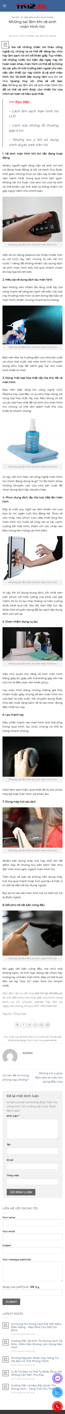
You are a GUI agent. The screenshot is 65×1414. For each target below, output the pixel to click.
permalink (50, 1040)
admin (52, 36)
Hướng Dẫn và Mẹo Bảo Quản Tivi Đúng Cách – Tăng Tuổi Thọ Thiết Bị (34, 1387)
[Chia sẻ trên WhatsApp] (17, 1025)
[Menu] (4, 6)
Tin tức (16, 17)
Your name (8, 1217)
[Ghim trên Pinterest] (41, 1025)
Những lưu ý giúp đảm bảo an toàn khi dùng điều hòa (48, 1077)
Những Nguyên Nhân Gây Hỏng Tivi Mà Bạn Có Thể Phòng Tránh (35, 1359)
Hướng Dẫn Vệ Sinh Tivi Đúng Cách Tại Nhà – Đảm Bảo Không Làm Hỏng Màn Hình (36, 1344)
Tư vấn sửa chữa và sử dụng (37, 17)
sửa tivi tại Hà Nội (46, 993)
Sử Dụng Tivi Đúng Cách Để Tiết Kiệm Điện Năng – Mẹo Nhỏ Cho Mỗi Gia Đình (36, 1327)
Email (10, 1159)
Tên (9, 1144)
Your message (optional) (16, 1259)
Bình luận (13, 1115)
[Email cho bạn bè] (35, 1025)
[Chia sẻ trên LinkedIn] (47, 1025)
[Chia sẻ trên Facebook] (23, 1025)
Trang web (13, 1175)
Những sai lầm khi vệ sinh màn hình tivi (35, 85)
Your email (8, 1231)
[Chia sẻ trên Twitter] (29, 1025)
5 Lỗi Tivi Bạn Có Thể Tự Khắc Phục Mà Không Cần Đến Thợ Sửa (36, 1373)
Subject (6, 1245)
